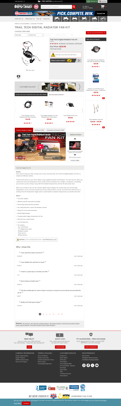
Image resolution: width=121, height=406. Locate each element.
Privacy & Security (43, 357)
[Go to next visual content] (79, 85)
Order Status (64, 357)
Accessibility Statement (45, 363)
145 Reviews (62, 43)
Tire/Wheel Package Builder (90, 359)
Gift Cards (63, 359)
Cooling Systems (37, 23)
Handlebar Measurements (90, 357)
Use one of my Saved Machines (95, 32)
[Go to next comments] (62, 314)
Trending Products (65, 373)
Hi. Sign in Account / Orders (88, 7)
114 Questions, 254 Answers (74, 43)
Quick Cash (63, 369)
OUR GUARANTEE (91, 347)
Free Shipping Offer (66, 363)
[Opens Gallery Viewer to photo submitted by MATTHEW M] (63, 87)
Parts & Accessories (22, 23)
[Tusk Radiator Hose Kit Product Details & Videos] (104, 127)
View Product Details (55, 49)
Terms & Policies (43, 355)
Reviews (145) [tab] (39, 130)
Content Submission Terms (46, 359)
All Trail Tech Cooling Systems (40, 323)
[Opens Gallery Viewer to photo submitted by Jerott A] (46, 87)
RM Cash (93, 1)
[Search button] (74, 7)
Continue (26, 403)
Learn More (17, 403)
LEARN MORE (60, 347)
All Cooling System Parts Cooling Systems (42, 325)
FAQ (61, 371)
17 (58, 314)
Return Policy (42, 361)
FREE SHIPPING (52, 1)
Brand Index (85, 355)
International (63, 375)
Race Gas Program (21, 361)
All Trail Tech (26, 323)
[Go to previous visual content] (38, 85)
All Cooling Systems (55, 323)
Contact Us (63, 355)
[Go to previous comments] (37, 314)
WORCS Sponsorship (22, 359)
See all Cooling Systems (56, 94)
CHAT (29, 347)
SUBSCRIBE (74, 160)
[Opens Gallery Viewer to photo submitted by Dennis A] (54, 87)
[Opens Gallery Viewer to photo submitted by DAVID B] (72, 87)
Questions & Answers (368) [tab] (55, 130)
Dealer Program (20, 357)
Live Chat (103, 1)
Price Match (63, 361)
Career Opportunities (22, 355)
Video (18, 78)
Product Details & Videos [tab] (24, 130)
